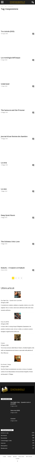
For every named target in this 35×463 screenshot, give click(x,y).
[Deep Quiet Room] (17, 205)
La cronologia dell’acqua (10, 58)
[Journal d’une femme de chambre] (17, 126)
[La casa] (17, 178)
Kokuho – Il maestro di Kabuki (13, 268)
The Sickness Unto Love (10, 241)
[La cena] (17, 152)
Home (2, 6)
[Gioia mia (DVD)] (17, 316)
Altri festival (4, 435)
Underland (5, 84)
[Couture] (17, 337)
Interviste (3, 443)
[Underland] (17, 73)
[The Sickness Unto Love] (17, 231)
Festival (9, 456)
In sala (4, 456)
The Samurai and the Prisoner (13, 110)
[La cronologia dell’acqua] (17, 47)
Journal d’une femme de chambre (14, 136)
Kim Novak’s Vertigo (6, 364)
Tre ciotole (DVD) (7, 31)
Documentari (4, 438)
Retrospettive (4, 445)
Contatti (17, 458)
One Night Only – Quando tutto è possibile (11, 300)
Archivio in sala (4, 433)
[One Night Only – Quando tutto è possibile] (17, 294)
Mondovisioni (4, 448)
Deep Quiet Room (8, 215)
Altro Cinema (29, 456)
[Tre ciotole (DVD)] (17, 21)
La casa (4, 189)
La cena (4, 163)
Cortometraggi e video (6, 440)
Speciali (15, 456)
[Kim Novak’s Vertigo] (17, 358)
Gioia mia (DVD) (5, 321)
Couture (3, 343)
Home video (21, 456)
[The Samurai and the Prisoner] (17, 100)
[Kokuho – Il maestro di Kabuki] (17, 257)
